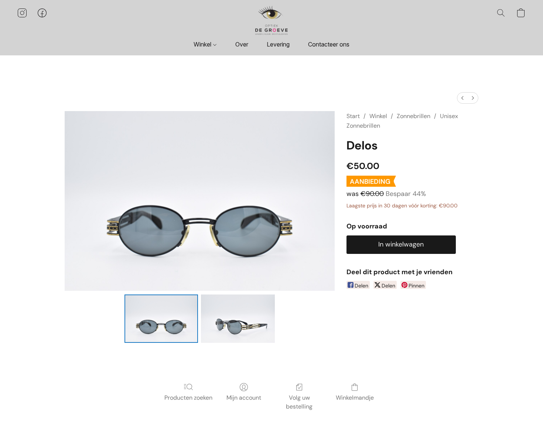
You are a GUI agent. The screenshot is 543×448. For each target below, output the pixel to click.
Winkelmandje (355, 398)
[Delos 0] (161, 318)
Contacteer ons (328, 44)
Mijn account (243, 398)
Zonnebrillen (413, 116)
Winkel (203, 44)
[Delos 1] (238, 318)
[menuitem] (462, 98)
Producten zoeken (188, 398)
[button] (271, 20)
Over (241, 44)
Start (353, 116)
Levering (278, 44)
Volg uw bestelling (299, 402)
